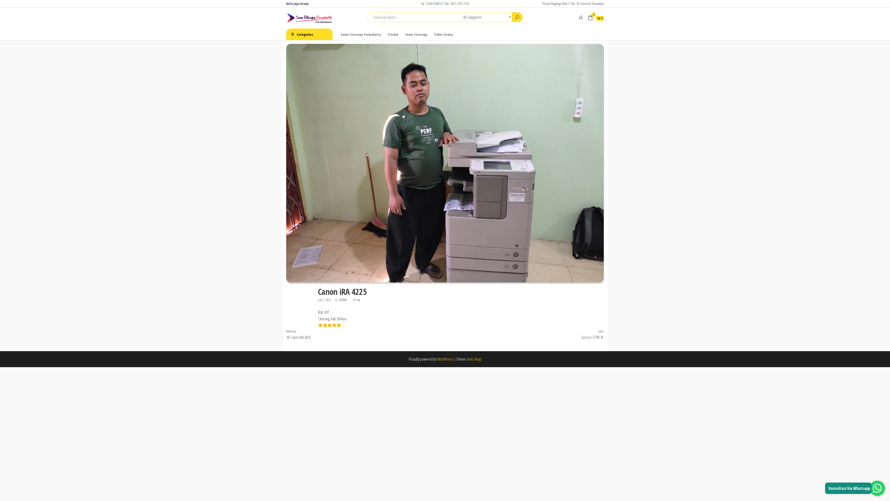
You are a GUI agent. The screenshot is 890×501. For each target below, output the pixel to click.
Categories (305, 34)
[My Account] (581, 17)
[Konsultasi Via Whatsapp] (877, 488)
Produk (393, 34)
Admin (343, 300)
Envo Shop (474, 359)
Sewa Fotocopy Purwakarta (361, 34)
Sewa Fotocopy (416, 34)
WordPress (445, 359)
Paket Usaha (443, 34)
